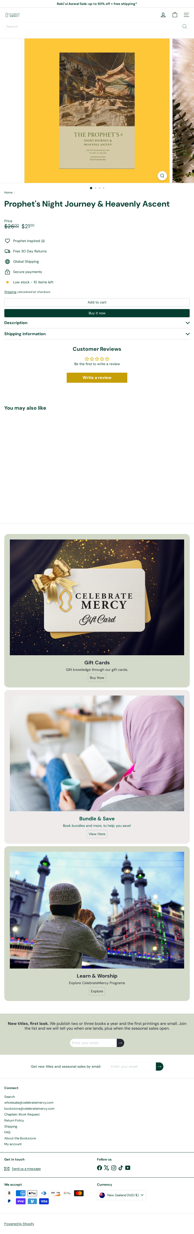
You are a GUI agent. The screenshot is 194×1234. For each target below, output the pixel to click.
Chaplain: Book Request (22, 1114)
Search (9, 1097)
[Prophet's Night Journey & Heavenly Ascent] (36, 459)
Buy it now (97, 313)
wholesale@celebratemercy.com (29, 1102)
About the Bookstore (20, 1138)
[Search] (185, 26)
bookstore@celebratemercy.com (29, 1108)
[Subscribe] (120, 1043)
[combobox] (97, 26)
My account (13, 1144)
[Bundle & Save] (97, 753)
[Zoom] (162, 175)
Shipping (10, 292)
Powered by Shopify (19, 1224)
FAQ (7, 1132)
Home (8, 192)
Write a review (97, 377)
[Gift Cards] (97, 597)
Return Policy (14, 1120)
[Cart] (175, 15)
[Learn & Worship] (97, 910)
